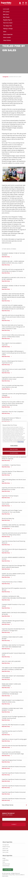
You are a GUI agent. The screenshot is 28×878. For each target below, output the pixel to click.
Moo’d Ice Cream (7, 22)
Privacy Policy (12, 874)
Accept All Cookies (14, 453)
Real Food (6, 14)
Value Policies (7, 40)
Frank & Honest (6, 865)
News (4, 31)
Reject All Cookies (14, 449)
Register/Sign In (7, 19)
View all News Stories (7, 805)
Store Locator (7, 37)
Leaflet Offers (6, 860)
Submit (14, 824)
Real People (6, 17)
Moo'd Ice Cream (6, 864)
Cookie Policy (5, 874)
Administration (13, 76)
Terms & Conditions (20, 874)
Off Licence (6, 11)
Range (4, 858)
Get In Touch (5, 848)
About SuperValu (7, 34)
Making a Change (8, 28)
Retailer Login (5, 850)
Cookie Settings (7, 869)
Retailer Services (6, 846)
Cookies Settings (14, 445)
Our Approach (6, 844)
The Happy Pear (7, 25)
